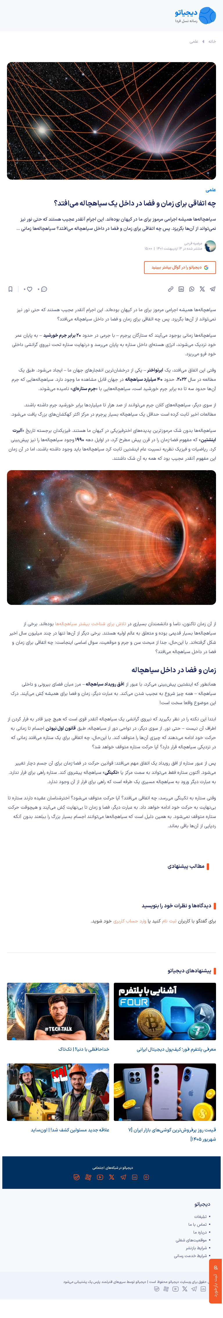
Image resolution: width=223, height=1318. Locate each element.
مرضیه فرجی (193, 243)
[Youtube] (100, 1177)
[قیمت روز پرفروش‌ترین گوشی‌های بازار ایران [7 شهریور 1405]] (165, 1092)
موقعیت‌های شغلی (191, 1240)
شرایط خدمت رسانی (190, 1256)
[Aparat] (88, 1177)
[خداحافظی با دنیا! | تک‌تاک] (58, 1011)
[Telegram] (123, 1177)
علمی (194, 42)
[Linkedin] (134, 1177)
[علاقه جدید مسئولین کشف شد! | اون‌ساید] (58, 1092)
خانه (212, 42)
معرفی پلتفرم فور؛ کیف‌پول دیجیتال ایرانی (176, 1049)
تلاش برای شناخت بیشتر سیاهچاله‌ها (90, 624)
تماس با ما (197, 1225)
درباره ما (200, 1232)
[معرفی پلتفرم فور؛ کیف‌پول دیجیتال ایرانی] (165, 1011)
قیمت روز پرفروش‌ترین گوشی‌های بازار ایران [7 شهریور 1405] (172, 1135)
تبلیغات (200, 1217)
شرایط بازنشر (196, 1248)
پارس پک (94, 1282)
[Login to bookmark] (10, 289)
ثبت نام (169, 921)
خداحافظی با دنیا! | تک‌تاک (83, 1049)
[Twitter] (111, 1177)
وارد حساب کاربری (129, 921)
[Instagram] (146, 1177)
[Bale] (76, 1177)
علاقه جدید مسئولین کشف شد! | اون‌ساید (70, 1130)
